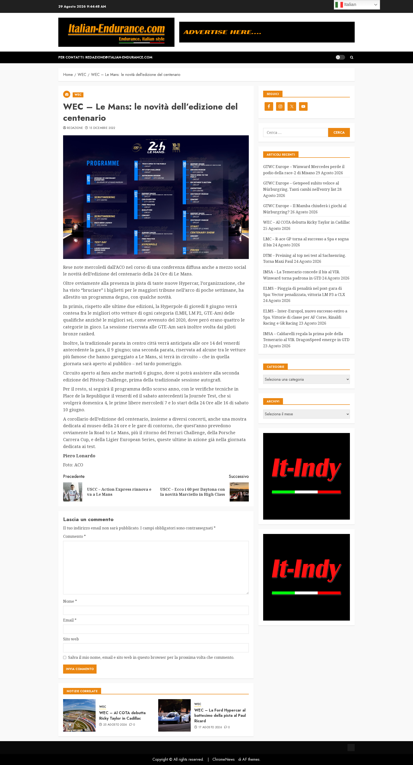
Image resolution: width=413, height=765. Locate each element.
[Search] (352, 57)
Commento (74, 536)
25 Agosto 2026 (115, 725)
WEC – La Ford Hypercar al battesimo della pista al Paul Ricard (220, 715)
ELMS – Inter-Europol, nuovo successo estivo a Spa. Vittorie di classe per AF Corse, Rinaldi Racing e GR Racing (305, 317)
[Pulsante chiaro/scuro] (340, 57)
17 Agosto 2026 (210, 727)
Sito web (71, 639)
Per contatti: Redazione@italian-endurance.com (105, 57)
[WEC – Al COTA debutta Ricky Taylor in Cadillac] (79, 715)
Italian (349, 4)
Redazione (75, 128)
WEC (78, 95)
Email (69, 620)
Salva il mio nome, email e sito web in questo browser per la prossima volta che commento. (151, 657)
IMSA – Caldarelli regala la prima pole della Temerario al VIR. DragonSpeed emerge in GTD (306, 337)
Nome (70, 601)
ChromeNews (223, 759)
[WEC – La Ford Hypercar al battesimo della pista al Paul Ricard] (174, 715)
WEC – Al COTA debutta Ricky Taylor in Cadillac (122, 715)
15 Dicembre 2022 (102, 128)
